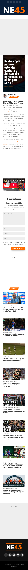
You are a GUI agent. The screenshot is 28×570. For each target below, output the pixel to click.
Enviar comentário (18, 248)
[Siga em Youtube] (17, 2)
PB (13, 488)
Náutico (6, 86)
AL (7, 356)
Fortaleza (5, 332)
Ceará (9, 433)
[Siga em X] (11, 2)
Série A (4, 306)
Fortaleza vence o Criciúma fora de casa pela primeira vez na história (13, 335)
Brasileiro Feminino (19, 460)
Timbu (9, 112)
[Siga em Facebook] (8, 2)
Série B (4, 433)
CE (7, 332)
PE (7, 381)
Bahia (9, 306)
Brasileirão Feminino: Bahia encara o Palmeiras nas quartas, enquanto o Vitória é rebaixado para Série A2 (13, 465)
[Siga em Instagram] (14, 2)
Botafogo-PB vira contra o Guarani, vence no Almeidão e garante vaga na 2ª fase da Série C (13, 491)
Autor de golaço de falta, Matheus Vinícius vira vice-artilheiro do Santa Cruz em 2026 (13, 384)
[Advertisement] (14, 37)
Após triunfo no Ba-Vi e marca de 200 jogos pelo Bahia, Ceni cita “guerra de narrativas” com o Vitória (13, 309)
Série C (4, 381)
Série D (4, 356)
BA (7, 306)
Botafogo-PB (9, 488)
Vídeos (18, 407)
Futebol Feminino (6, 460)
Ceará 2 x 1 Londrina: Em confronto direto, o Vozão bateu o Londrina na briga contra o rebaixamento (14, 437)
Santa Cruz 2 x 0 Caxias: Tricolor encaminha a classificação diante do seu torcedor (14, 411)
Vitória (8, 462)
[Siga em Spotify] (20, 2)
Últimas (11, 86)
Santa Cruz (10, 381)
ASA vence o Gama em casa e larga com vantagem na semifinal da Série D (13, 359)
